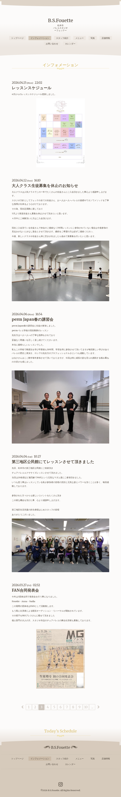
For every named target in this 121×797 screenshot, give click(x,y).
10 (86, 707)
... (92, 707)
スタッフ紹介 (62, 38)
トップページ (17, 38)
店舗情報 (106, 38)
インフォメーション (40, 38)
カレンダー (70, 43)
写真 (93, 38)
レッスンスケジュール (31, 87)
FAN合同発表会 (25, 590)
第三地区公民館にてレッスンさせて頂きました (53, 461)
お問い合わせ (52, 43)
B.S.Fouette (60, 20)
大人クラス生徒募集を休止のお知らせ (45, 185)
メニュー (79, 38)
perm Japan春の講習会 (32, 319)
